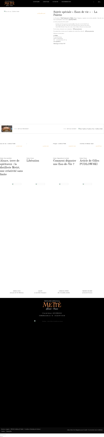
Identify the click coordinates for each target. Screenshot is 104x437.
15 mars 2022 (19, 146)
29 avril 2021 (99, 146)
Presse (32, 158)
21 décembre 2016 (41, 13)
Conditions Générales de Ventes (32, 429)
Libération (33, 160)
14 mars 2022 (46, 146)
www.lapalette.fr (57, 41)
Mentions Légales (5, 429)
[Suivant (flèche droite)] (2, 436)
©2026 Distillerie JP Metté (17, 429)
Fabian (1, 158)
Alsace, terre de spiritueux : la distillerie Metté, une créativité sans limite (11, 167)
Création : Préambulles (6, 431)
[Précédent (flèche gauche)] (0, 436)
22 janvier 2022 (72, 146)
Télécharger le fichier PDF (59, 43)
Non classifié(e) (8, 158)
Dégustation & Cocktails (63, 158)
